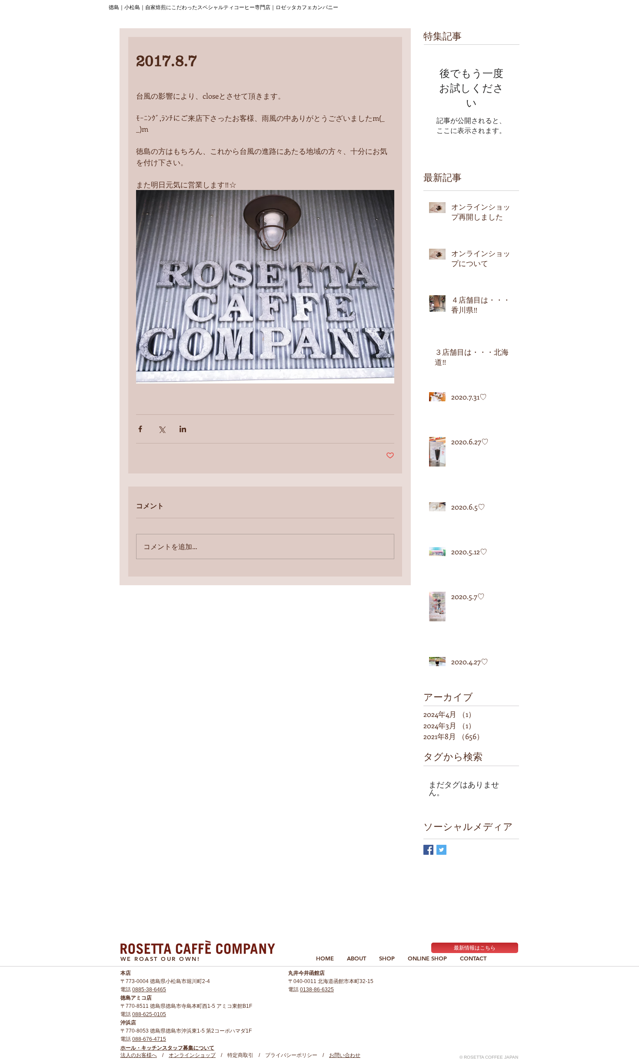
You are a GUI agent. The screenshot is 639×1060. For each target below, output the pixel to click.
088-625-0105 (149, 1014)
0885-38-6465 (149, 990)
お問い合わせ (344, 1055)
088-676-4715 (149, 1039)
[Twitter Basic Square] (441, 850)
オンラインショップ (192, 1055)
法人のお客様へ (138, 1055)
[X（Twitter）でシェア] (161, 429)
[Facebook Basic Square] (428, 850)
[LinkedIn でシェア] (183, 429)
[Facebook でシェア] (140, 429)
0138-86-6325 (317, 990)
